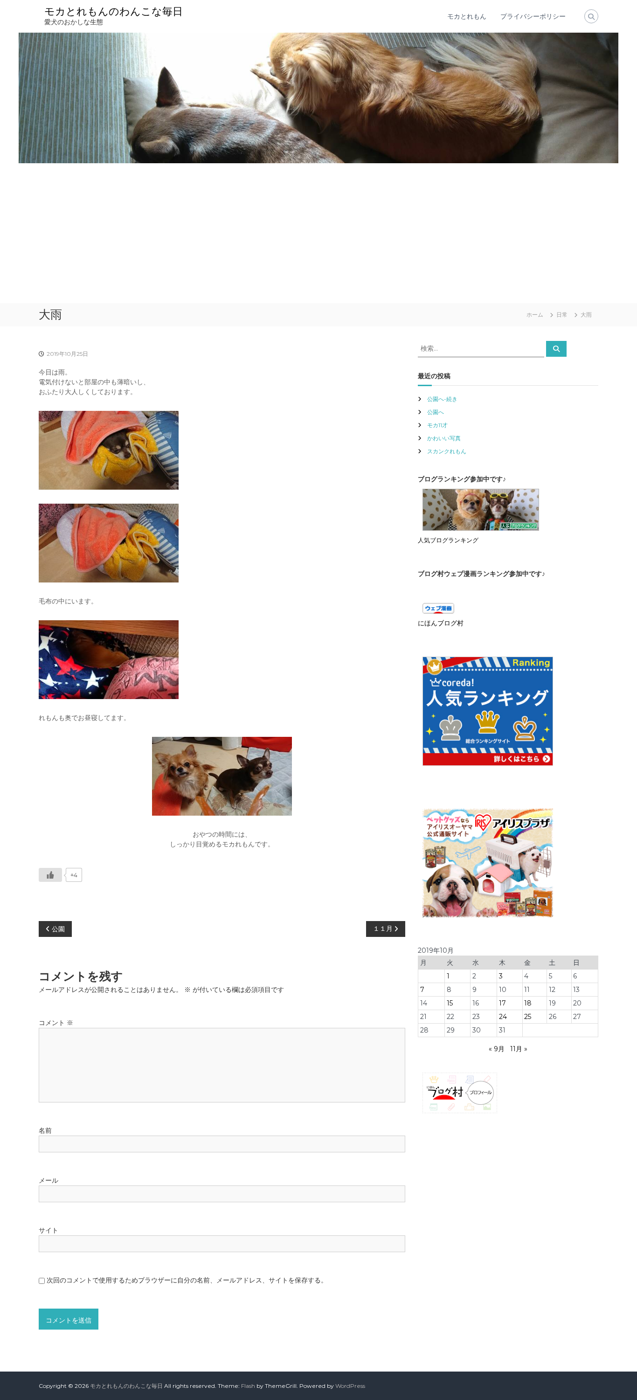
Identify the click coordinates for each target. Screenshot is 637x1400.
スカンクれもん (446, 451)
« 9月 (497, 1049)
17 (502, 1003)
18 (528, 1003)
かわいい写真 (444, 438)
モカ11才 (437, 425)
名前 (45, 1130)
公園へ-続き (442, 398)
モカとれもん (466, 16)
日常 (562, 314)
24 (503, 1016)
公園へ (435, 412)
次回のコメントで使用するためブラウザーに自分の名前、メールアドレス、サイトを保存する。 (187, 1280)
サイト (48, 1230)
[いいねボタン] (50, 875)
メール (48, 1180)
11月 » (518, 1049)
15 (450, 1003)
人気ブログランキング (448, 540)
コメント (56, 1023)
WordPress (350, 1385)
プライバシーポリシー (533, 16)
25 (527, 1016)
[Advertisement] (318, 233)
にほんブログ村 (441, 623)
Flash (248, 1385)
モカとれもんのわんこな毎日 (113, 11)
